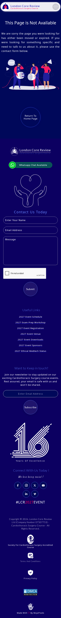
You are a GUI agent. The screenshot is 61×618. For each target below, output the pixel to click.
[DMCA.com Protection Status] (30, 592)
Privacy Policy (30, 578)
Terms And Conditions (30, 561)
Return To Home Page (30, 117)
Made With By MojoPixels (30, 613)
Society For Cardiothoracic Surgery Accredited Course (30, 546)
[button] (56, 6)
